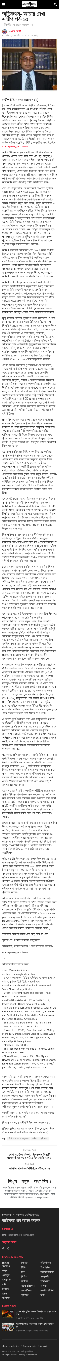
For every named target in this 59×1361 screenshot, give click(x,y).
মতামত (24, 1281)
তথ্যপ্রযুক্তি (6, 1279)
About (4, 1346)
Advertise (15, 1346)
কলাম (4, 1270)
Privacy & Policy (29, 1346)
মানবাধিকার (26, 1290)
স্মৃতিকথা (44, 1138)
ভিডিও (24, 1276)
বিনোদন (24, 1263)
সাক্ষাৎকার (45, 1281)
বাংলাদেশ (6, 1298)
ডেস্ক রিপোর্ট (16, 31)
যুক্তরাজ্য (24, 1295)
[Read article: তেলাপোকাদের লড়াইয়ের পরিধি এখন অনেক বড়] (8, 1327)
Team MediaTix (31, 1354)
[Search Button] (55, 4)
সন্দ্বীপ (34, 1138)
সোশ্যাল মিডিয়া (47, 1290)
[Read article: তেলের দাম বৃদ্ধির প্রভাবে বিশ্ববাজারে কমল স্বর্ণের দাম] (8, 1314)
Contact (43, 1346)
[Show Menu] (3, 4)
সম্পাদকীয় (45, 1276)
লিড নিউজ (45, 1267)
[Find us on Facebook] (3, 1248)
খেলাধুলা (5, 1275)
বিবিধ (23, 1267)
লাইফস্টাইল (46, 1263)
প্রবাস (4, 1293)
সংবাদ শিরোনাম (47, 1272)
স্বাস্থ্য (43, 1295)
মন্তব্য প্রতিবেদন (28, 1285)
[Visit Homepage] (29, 4)
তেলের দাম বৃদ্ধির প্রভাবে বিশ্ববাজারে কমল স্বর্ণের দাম (36, 1313)
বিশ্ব (22, 1272)
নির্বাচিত (5, 1289)
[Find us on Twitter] (7, 1248)
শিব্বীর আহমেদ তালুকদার (19, 1138)
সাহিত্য (44, 1285)
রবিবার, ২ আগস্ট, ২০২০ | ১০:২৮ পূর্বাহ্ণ (22, 35)
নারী (4, 1284)
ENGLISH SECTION (6, 1264)
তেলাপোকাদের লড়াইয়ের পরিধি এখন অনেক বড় (35, 1325)
